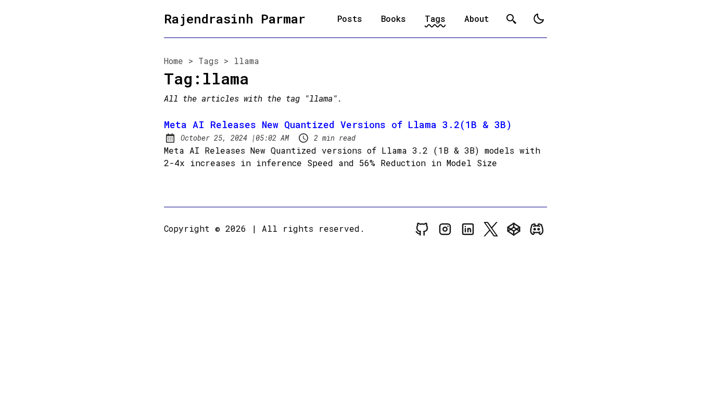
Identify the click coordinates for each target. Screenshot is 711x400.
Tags (435, 18)
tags (208, 60)
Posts (349, 18)
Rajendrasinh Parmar (235, 18)
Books (393, 18)
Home (173, 60)
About (476, 18)
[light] (538, 18)
